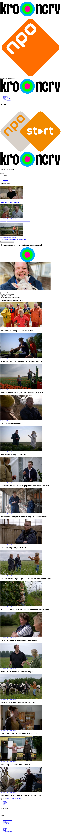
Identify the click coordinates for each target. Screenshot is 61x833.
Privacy (4, 821)
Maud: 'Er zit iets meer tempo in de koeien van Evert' (13, 239)
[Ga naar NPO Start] (30, 151)
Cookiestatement (6, 823)
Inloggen (9, 78)
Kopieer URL (5, 805)
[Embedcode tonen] (0, 292)
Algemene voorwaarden (7, 820)
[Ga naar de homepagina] (30, 15)
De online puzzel (6, 177)
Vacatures (4, 812)
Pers (3, 819)
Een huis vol (5, 180)
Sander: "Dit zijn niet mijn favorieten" (9, 202)
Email (4, 804)
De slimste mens (6, 179)
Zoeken (1, 171)
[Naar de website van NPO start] (30, 77)
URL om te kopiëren (4, 297)
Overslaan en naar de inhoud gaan (6, 0)
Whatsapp (5, 802)
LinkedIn (4, 803)
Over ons (4, 811)
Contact (4, 817)
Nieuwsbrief (5, 181)
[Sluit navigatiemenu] (0, 167)
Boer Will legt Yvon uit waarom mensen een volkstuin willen (15, 221)
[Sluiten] (0, 293)
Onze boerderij (8, 200)
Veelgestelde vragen (6, 822)
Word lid (2, 17)
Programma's (5, 810)
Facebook (5, 801)
